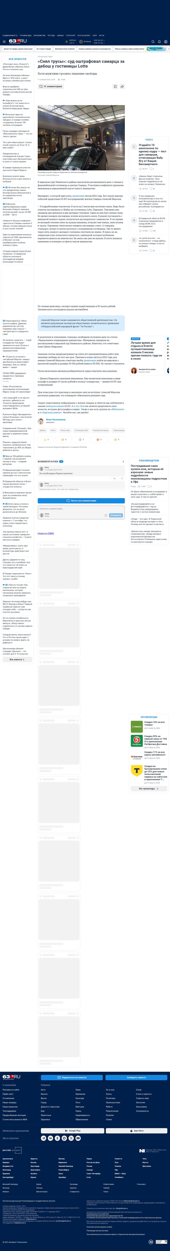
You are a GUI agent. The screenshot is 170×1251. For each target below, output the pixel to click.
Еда (42, 1006)
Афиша (60, 35)
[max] (64, 1033)
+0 (114, 478)
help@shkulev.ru (20, 1118)
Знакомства (40, 35)
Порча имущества (120, 430)
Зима (78, 985)
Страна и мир (142, 994)
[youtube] (78, 1033)
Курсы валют (84, 35)
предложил (90, 360)
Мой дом (80, 1002)
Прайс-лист (8, 989)
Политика (110, 994)
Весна (43, 994)
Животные (46, 1011)
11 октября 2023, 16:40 (46, 80)
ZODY (95, 35)
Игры (101, 35)
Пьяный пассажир (100, 430)
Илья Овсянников (56, 419)
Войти (47, 516)
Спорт (139, 985)
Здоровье (45, 1015)
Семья (109, 1015)
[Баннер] (156, 49)
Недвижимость (10, 35)
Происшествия (113, 998)
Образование (82, 1015)
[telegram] (43, 1033)
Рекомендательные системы (97, 1126)
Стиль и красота (143, 989)
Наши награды (9, 998)
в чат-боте (79, 406)
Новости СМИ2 (46, 533)
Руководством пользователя (98, 1109)
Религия (110, 1011)
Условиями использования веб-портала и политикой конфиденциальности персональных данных (124, 1113)
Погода (51, 35)
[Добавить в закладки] (115, 86)
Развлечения (112, 1006)
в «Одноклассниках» (50, 412)
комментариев (53, 86)
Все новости (17, 59)
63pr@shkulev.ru (122, 1104)
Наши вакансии (10, 1002)
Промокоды (25, 35)
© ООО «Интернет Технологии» (15, 1138)
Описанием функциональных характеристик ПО (105, 1111)
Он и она (110, 985)
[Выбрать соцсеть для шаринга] (122, 86)
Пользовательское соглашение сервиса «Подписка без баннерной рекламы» (116, 1130)
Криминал (80, 989)
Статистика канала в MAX (15, 1015)
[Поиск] (153, 41)
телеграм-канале (55, 406)
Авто (43, 985)
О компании (8, 994)
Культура (80, 994)
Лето (78, 998)
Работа (109, 1002)
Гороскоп (70, 35)
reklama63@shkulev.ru (131, 1096)
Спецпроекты (142, 1006)
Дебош (42, 430)
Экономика (141, 1002)
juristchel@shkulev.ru (63, 1116)
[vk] (50, 1033)
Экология (140, 998)
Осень (109, 989)
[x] (71, 1033)
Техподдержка (9, 1006)
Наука (78, 1006)
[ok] (57, 1033)
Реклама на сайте (11, 985)
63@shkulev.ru (31, 1115)
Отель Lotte (65, 430)
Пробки (85, 41)
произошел (78, 195)
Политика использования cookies (99, 1122)
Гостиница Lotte (81, 430)
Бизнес (44, 989)
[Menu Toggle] (4, 41)
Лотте (53, 430)
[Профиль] (166, 41)
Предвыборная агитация (14, 1011)
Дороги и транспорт (50, 1002)
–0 (122, 478)
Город (43, 998)
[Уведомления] (159, 41)
